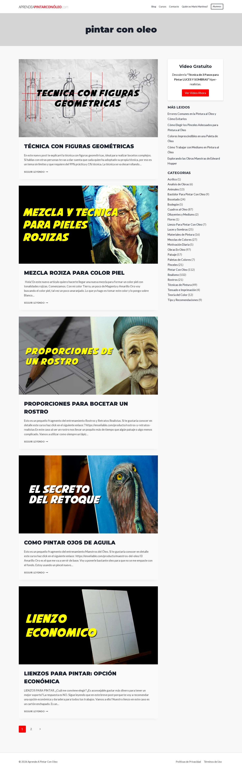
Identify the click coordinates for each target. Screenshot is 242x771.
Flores (171, 219)
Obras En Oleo (176, 249)
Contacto (174, 6)
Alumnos (217, 6)
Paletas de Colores (179, 259)
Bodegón (173, 204)
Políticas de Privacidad (188, 761)
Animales (173, 189)
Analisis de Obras (178, 184)
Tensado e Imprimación (182, 290)
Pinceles (173, 264)
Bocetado (174, 199)
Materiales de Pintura (181, 234)
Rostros (173, 279)
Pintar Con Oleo (178, 269)
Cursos (162, 6)
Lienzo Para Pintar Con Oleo (185, 224)
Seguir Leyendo (36, 172)
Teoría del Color (178, 295)
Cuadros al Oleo (178, 209)
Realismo (173, 274)
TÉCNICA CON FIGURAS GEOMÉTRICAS (79, 146)
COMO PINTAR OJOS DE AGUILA (69, 542)
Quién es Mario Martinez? (195, 6)
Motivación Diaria (178, 244)
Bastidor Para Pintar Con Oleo (186, 194)
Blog (153, 6)
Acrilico (172, 179)
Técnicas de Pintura (180, 285)
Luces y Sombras (178, 229)
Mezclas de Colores (180, 239)
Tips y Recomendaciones (183, 300)
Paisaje (172, 254)
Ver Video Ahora (195, 93)
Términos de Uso (213, 761)
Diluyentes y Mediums (181, 214)
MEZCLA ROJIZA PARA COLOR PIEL (74, 273)
